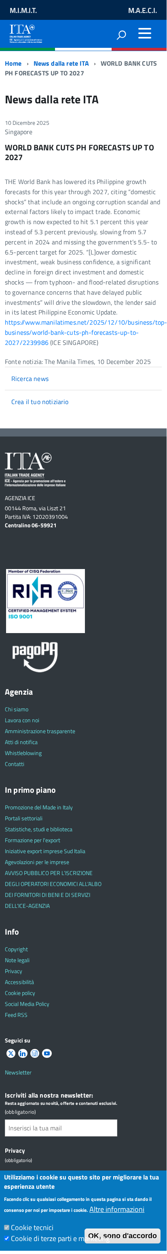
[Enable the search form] (121, 35)
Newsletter (18, 1072)
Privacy (13, 971)
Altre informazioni (116, 1209)
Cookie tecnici (32, 1227)
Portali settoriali (23, 818)
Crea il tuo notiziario (40, 402)
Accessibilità (19, 982)
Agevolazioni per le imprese (37, 862)
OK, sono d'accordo (122, 1236)
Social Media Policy (27, 1003)
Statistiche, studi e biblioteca (38, 829)
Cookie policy (20, 993)
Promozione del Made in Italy (39, 807)
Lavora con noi (22, 720)
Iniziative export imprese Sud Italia (45, 851)
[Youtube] (47, 1053)
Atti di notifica (21, 742)
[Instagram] (34, 1053)
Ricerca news (30, 378)
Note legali (17, 960)
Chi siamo (16, 709)
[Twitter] (10, 1053)
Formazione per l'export (32, 840)
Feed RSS (16, 1014)
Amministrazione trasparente (40, 731)
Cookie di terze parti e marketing (60, 1238)
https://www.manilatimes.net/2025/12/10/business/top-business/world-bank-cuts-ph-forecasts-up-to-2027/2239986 (86, 332)
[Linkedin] (22, 1053)
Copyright (16, 949)
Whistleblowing (23, 753)
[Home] (26, 32)
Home (13, 63)
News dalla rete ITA (61, 63)
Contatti (14, 764)
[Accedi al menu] (144, 33)
